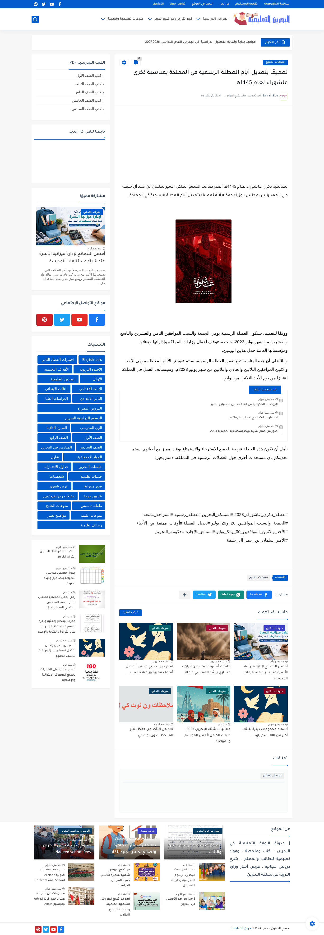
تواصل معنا (177, 4)
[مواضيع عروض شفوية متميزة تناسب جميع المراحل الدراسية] (147, 872)
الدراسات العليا (56, 398)
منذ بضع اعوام (266, 399)
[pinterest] (35, 4)
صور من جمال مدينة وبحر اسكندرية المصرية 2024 (244, 431)
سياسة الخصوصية (276, 4)
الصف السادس (91, 447)
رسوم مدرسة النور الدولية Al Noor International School (50, 875)
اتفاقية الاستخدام (246, 4)
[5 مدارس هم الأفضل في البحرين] (212, 901)
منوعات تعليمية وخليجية (125, 19)
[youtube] (52, 4)
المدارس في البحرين (56, 447)
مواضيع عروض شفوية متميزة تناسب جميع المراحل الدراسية (115, 877)
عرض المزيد (130, 612)
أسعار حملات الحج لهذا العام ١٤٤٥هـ (253, 418)
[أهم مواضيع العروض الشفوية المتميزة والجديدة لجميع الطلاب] (147, 901)
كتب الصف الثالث (88, 84)
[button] (259, 595)
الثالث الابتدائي (56, 389)
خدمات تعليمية (91, 476)
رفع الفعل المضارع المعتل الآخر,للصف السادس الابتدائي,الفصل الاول (56, 603)
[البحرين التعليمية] (262, 19)
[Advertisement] (203, 143)
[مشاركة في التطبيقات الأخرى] (184, 595)
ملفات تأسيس (91, 506)
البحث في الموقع (202, 4)
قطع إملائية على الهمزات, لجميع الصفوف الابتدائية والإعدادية (57, 675)
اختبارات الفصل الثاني (58, 360)
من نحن (224, 4)
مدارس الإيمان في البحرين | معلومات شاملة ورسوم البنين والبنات (194, 846)
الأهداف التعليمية (56, 369)
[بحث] (35, 19)
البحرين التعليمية (63, 379)
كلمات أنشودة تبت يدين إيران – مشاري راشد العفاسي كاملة (206, 670)
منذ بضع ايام (277, 661)
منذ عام (222, 724)
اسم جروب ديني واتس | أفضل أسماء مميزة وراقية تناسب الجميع (57, 651)
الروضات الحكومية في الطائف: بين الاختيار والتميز (244, 404)
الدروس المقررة (90, 408)
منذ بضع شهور (218, 661)
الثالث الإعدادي (90, 389)
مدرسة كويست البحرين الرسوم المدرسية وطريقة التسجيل (183, 877)
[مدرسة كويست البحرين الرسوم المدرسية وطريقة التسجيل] (212, 872)
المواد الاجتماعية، (89, 457)
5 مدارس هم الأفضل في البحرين (180, 901)
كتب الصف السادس (86, 109)
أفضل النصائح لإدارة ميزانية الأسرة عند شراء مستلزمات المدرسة (266, 673)
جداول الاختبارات (55, 467)
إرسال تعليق (272, 776)
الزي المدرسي (91, 428)
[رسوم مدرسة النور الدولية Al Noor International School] (81, 872)
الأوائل (97, 379)
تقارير (55, 457)
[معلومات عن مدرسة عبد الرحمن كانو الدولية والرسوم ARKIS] (81, 896)
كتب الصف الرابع (88, 92)
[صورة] (92, 554)
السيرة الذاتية (57, 428)
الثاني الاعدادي (91, 398)
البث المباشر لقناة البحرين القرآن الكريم (57, 554)
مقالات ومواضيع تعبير (58, 496)
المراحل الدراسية (215, 19)
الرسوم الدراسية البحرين (83, 418)
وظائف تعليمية (91, 525)
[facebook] (60, 4)
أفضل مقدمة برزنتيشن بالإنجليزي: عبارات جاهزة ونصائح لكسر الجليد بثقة (134, 846)
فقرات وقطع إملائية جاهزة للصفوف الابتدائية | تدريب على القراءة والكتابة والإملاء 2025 (56, 627)
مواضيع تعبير (57, 515)
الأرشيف (158, 4)
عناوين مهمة (93, 496)
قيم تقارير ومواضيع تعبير (173, 19)
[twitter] (43, 4)
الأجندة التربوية (91, 369)
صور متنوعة (93, 486)
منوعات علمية (91, 515)
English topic (92, 360)
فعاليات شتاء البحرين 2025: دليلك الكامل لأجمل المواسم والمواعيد (207, 736)
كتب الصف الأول (89, 75)
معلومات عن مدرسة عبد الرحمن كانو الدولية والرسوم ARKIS (49, 899)
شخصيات (57, 476)
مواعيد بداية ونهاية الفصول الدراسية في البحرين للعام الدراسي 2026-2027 (200, 42)
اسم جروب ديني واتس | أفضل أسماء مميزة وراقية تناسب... (149, 670)
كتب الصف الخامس (86, 100)
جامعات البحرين (90, 467)
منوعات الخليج (275, 62)
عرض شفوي (58, 486)
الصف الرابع (59, 437)
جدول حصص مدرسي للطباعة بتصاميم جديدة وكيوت (59, 579)
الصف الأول (93, 437)
